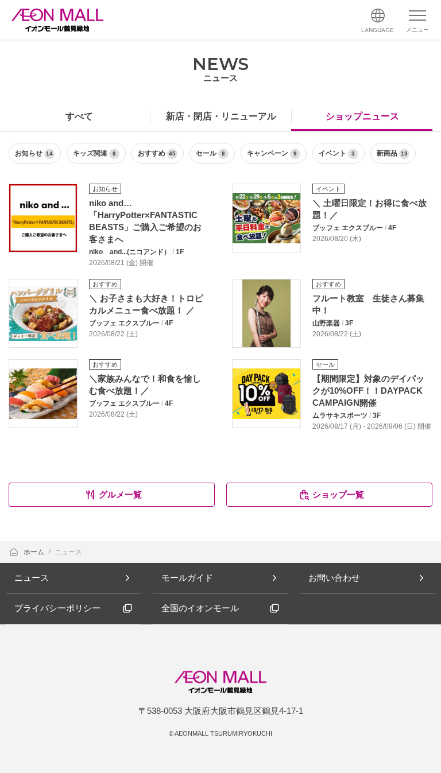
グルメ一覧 (120, 494)
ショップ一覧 (338, 494)
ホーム (35, 552)
